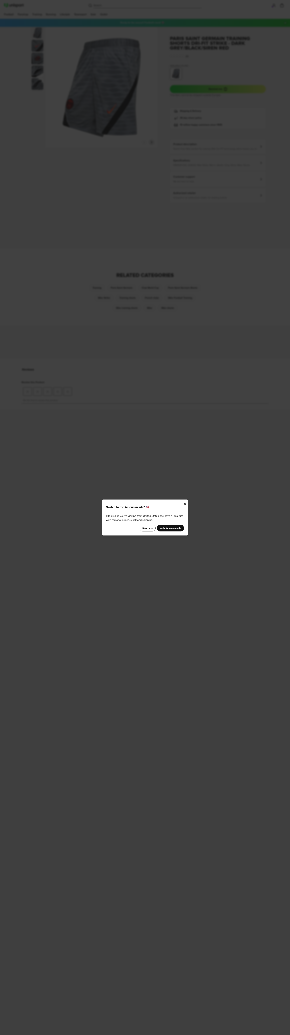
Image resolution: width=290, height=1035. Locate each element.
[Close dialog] (185, 504)
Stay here (147, 528)
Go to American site (170, 528)
